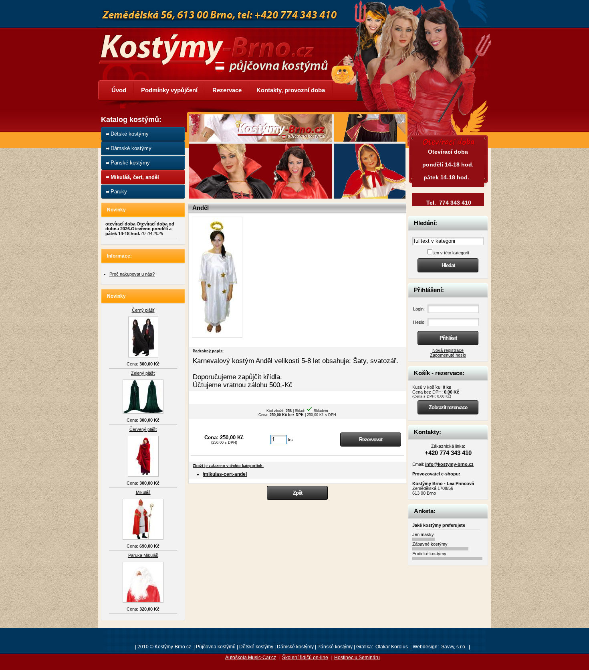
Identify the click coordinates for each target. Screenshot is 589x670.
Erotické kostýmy (429, 553)
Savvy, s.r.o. (453, 646)
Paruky (119, 192)
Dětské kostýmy (130, 134)
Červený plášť (143, 429)
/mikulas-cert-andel (225, 474)
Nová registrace (448, 350)
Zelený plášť (143, 373)
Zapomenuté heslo (448, 355)
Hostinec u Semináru (357, 657)
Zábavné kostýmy (430, 544)
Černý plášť (143, 310)
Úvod (118, 90)
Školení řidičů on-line (305, 657)
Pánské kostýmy (130, 163)
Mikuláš (143, 492)
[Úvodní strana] (218, 47)
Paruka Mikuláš (143, 555)
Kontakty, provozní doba (290, 90)
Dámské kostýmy (131, 148)
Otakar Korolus (391, 646)
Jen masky (423, 534)
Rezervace (227, 90)
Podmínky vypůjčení (169, 90)
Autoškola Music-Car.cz (250, 657)
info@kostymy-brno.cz (449, 464)
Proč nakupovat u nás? (132, 274)
